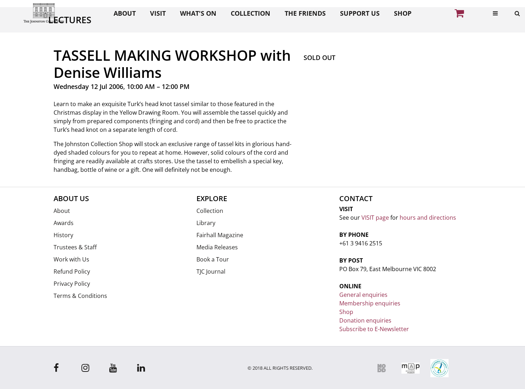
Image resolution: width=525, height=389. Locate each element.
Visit (158, 13)
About (125, 13)
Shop (402, 13)
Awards (64, 223)
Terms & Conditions (80, 296)
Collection (250, 13)
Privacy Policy (72, 284)
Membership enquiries (369, 303)
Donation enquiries (365, 320)
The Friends (305, 13)
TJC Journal (210, 271)
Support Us (360, 13)
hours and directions (428, 217)
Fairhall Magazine (219, 235)
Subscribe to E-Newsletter (374, 329)
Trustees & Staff (75, 247)
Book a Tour (212, 259)
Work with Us (71, 259)
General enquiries (363, 295)
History (63, 235)
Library (205, 223)
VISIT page (375, 217)
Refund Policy (72, 271)
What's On (198, 13)
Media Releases (217, 247)
